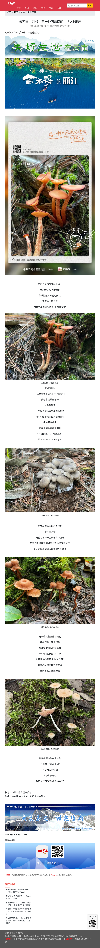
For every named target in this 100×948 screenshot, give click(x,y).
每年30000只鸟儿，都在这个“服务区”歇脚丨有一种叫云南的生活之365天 (18, 920)
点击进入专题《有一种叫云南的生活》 (22, 32)
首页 (19, 8)
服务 (59, 8)
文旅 (23, 12)
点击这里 (54, 875)
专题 (51, 8)
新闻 (27, 8)
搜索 (90, 5)
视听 (35, 8)
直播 (43, 8)
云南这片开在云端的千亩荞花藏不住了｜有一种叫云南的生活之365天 (18, 911)
